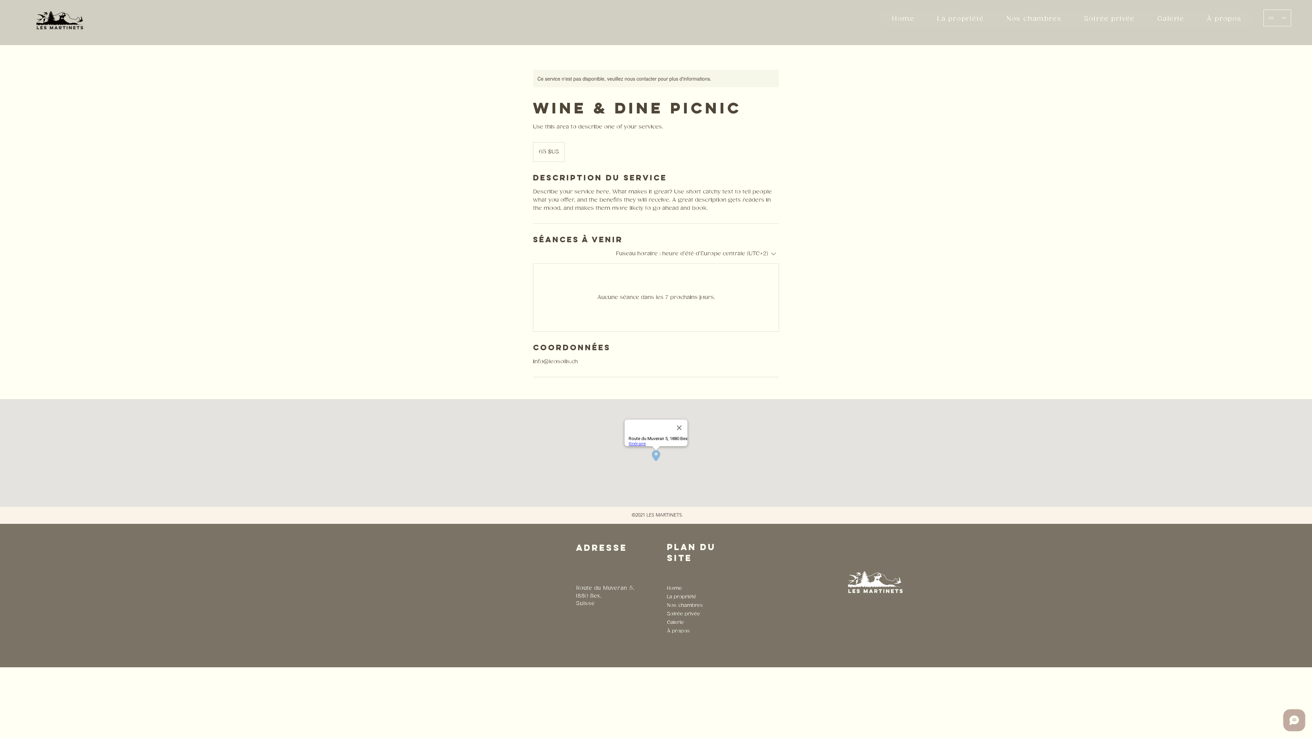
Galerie (675, 622)
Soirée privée (683, 614)
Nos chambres (685, 605)
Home (674, 588)
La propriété (681, 597)
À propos (678, 631)
